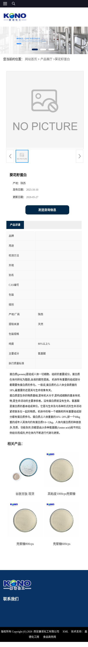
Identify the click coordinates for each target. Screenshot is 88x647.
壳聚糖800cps (25, 544)
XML (65, 631)
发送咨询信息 (47, 209)
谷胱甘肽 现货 (25, 493)
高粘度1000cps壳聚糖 (61, 493)
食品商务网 (49, 636)
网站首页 (31, 59)
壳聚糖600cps (61, 544)
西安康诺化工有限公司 (46, 631)
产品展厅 (46, 59)
